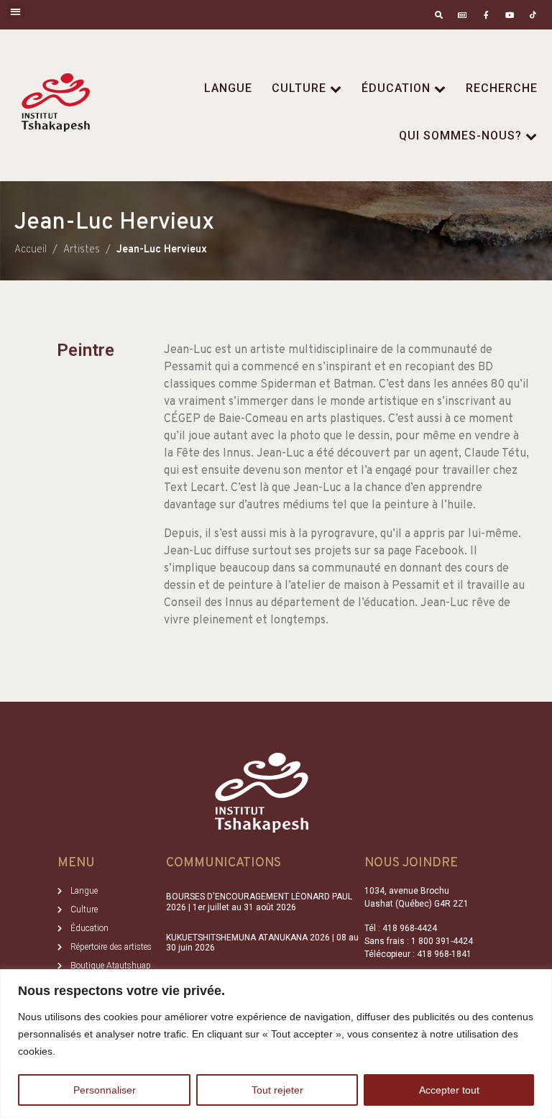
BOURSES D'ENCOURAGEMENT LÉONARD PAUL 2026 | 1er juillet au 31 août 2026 (259, 902)
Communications (223, 863)
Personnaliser (104, 1090)
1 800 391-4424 (442, 941)
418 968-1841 (444, 954)
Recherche (502, 88)
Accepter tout (449, 1090)
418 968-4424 (409, 928)
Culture (299, 88)
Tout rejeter (277, 1090)
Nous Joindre (411, 863)
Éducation (396, 88)
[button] (15, 11)
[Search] (439, 15)
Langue (228, 88)
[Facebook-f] (486, 15)
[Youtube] (509, 15)
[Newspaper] (462, 15)
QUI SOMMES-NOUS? (460, 135)
